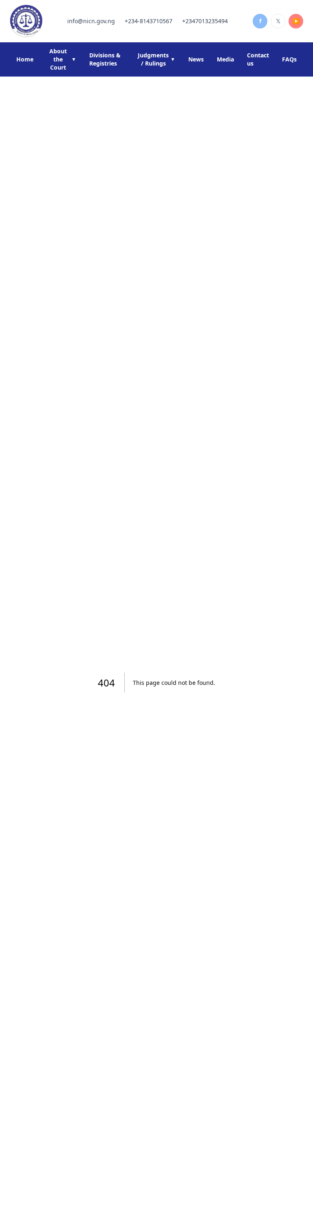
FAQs (289, 59)
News (196, 59)
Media (225, 59)
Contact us (258, 59)
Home (24, 59)
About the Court (62, 59)
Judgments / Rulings (156, 59)
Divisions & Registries (105, 59)
